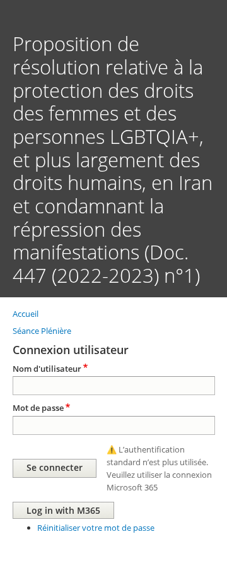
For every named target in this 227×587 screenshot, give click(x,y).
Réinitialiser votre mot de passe (95, 527)
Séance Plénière (42, 330)
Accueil (25, 313)
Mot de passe (38, 407)
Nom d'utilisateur (47, 368)
